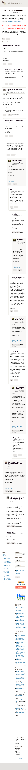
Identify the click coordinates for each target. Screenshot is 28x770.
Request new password (19, 572)
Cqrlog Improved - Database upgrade (20, 624)
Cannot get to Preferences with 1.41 (15, 90)
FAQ (5, 574)
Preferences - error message (14, 120)
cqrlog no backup (20, 612)
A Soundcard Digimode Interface (8, 576)
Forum (4, 555)
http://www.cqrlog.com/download (14, 21)
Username (18, 560)
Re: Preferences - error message (17, 161)
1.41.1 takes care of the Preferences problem (17, 497)
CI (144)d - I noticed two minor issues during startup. (20, 609)
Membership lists (7, 562)
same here (15, 214)
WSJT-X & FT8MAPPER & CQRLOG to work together (20, 656)
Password (18, 565)
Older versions (7, 561)
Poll (3, 582)
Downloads (5, 557)
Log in (3, 38)
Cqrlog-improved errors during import (20, 621)
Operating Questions (20, 619)
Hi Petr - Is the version (17, 352)
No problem (17, 438)
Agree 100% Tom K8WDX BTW (14, 70)
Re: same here (20, 240)
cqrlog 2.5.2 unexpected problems (21, 626)
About (4, 554)
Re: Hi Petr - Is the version (19, 388)
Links (4, 584)
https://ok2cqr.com (11, 181)
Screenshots (5, 568)
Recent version (7, 558)
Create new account (20, 570)
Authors (4, 581)
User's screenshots (7, 569)
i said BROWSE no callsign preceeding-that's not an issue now (20, 673)
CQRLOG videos (7, 579)
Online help (6, 572)
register (8, 38)
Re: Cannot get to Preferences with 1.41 (15, 462)
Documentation (6, 571)
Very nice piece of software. (12, 45)
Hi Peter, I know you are (17, 277)
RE (11, 190)
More (25, 629)
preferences (10, 532)
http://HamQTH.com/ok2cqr (13, 179)
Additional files (7, 564)
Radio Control (7, 578)
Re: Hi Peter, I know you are (19, 319)
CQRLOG (10, 2)
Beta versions (7, 559)
